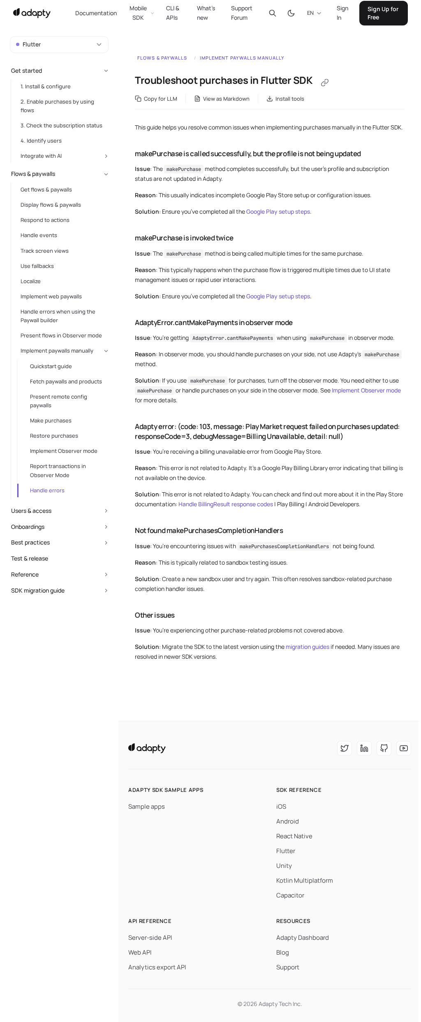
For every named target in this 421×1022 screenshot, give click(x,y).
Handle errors (47, 490)
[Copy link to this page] (324, 82)
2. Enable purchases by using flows (57, 106)
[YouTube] (403, 748)
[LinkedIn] (364, 748)
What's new (206, 12)
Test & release (29, 558)
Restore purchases (54, 435)
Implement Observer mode (366, 390)
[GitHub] (384, 748)
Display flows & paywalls (51, 204)
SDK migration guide (38, 590)
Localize (31, 281)
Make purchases (51, 420)
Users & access (31, 510)
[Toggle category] (106, 71)
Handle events (39, 235)
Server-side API (150, 937)
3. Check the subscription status (61, 125)
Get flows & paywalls (46, 189)
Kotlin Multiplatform (304, 880)
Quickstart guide (51, 366)
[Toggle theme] (291, 13)
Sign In (342, 12)
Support (287, 967)
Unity (284, 865)
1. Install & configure (46, 86)
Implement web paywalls (51, 296)
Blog (282, 952)
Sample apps (146, 806)
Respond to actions (45, 220)
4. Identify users (41, 140)
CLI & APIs (172, 12)
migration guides (307, 647)
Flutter (285, 851)
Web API (140, 952)
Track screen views (45, 250)
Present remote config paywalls (58, 401)
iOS (281, 806)
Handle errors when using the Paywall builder (58, 316)
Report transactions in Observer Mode (58, 470)
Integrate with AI (41, 155)
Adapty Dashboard (302, 937)
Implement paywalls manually (242, 58)
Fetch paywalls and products (66, 381)
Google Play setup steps (278, 211)
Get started (26, 70)
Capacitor (290, 895)
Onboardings (27, 527)
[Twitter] (344, 748)
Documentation (96, 13)
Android (287, 821)
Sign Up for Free (383, 13)
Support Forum (241, 12)
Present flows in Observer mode (61, 335)
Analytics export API (157, 967)
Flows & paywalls (162, 58)
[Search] (272, 13)
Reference (25, 574)
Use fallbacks (37, 266)
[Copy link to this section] (127, 154)
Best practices (30, 542)
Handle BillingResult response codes (225, 504)
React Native (294, 836)
